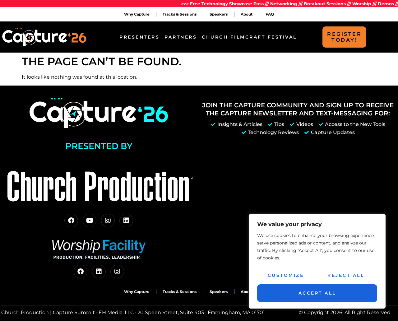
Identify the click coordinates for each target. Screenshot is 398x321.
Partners (180, 37)
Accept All (317, 293)
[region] (317, 261)
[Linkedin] (126, 220)
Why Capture (137, 14)
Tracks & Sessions (180, 14)
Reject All (345, 275)
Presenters (139, 37)
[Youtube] (89, 220)
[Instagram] (108, 220)
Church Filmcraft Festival (249, 37)
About (246, 14)
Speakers (219, 14)
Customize (286, 275)
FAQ (270, 14)
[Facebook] (71, 220)
